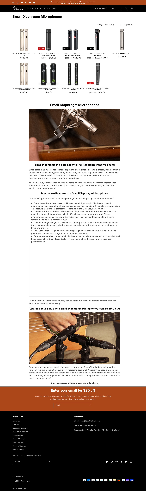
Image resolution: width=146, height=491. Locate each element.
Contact (16, 424)
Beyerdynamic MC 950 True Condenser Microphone (97, 88)
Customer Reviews (20, 428)
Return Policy (18, 435)
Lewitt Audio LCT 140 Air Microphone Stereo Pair (73, 88)
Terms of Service (19, 446)
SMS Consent (18, 442)
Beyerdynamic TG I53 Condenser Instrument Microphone (48, 54)
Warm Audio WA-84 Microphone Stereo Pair (24, 54)
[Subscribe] (90, 405)
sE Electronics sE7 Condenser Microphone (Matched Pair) (73, 54)
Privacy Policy (18, 450)
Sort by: (100, 25)
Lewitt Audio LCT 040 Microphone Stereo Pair (48, 88)
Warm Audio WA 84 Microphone (122, 54)
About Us (16, 421)
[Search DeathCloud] (113, 8)
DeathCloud (22, 488)
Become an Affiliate (20, 432)
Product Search (19, 439)
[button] (30, 8)
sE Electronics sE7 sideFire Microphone (97, 54)
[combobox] (103, 8)
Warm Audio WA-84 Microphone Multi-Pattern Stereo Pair (24, 88)
